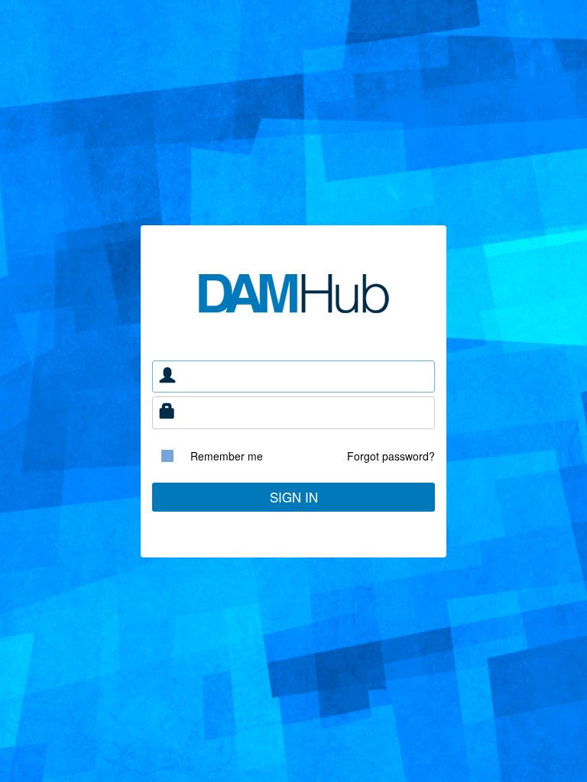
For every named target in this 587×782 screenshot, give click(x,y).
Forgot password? (391, 456)
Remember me (226, 456)
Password (167, 412)
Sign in (294, 496)
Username (167, 376)
